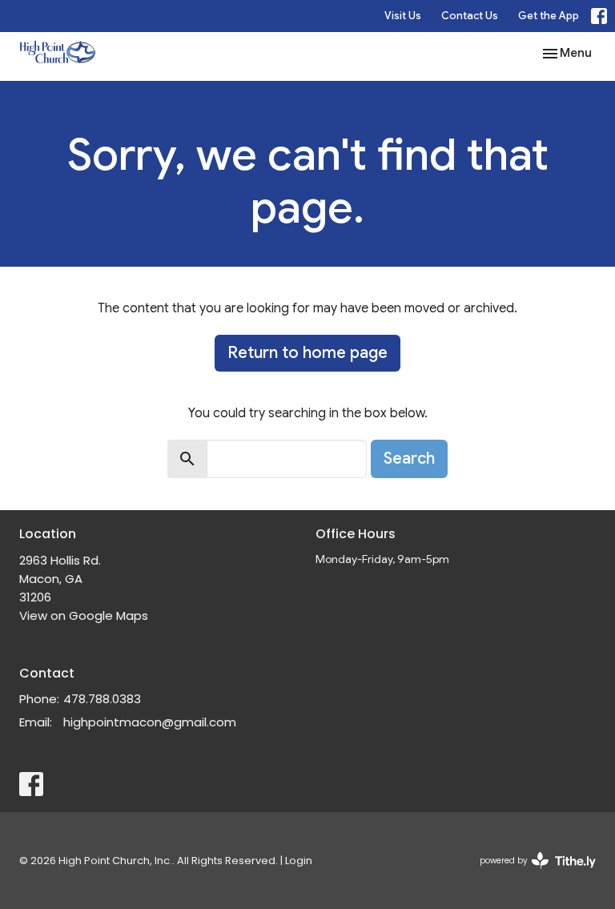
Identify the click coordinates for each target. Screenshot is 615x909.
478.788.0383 (102, 698)
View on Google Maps (83, 615)
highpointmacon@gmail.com (149, 722)
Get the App (548, 15)
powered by (530, 874)
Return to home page (307, 353)
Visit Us (402, 15)
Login (298, 860)
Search (409, 458)
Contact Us (469, 15)
